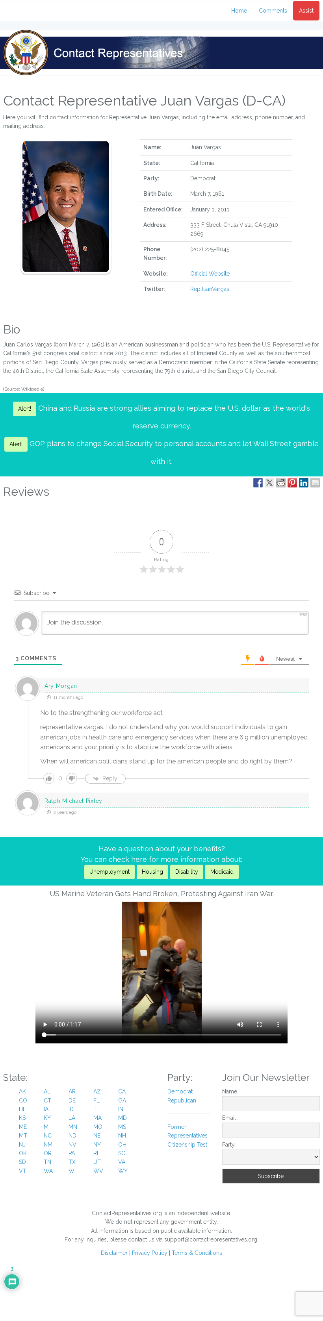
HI (21, 1109)
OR (48, 1153)
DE (72, 1100)
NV (72, 1144)
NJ (22, 1144)
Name (229, 1091)
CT (47, 1100)
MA (97, 1118)
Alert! (24, 409)
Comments (273, 10)
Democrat (180, 1091)
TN (47, 1162)
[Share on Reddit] (281, 482)
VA (121, 1162)
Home (239, 10)
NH (122, 1135)
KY (47, 1118)
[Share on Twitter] (269, 482)
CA (122, 1091)
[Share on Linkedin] (303, 482)
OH (122, 1144)
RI (95, 1153)
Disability (186, 872)
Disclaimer (114, 1253)
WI (72, 1171)
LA (72, 1118)
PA (72, 1153)
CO (23, 1100)
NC (48, 1135)
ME (23, 1127)
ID (71, 1109)
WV (98, 1171)
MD (122, 1118)
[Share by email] (315, 482)
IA (46, 1109)
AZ (97, 1091)
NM (48, 1144)
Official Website (210, 273)
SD (22, 1162)
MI (47, 1127)
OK (23, 1153)
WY (123, 1171)
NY (97, 1144)
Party (228, 1144)
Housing (152, 872)
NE (96, 1135)
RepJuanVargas (209, 289)
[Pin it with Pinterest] (292, 482)
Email (229, 1118)
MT (23, 1135)
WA (48, 1171)
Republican (181, 1100)
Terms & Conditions (197, 1253)
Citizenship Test (187, 1144)
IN (120, 1109)
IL (95, 1109)
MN (73, 1127)
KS (22, 1118)
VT (22, 1171)
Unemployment (109, 872)
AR (72, 1091)
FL (96, 1100)
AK (22, 1091)
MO (97, 1127)
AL (47, 1091)
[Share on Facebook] (258, 482)
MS (122, 1127)
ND (72, 1135)
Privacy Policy (149, 1253)
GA (122, 1100)
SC (121, 1153)
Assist (306, 10)
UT (97, 1162)
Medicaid (222, 872)
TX (72, 1162)
